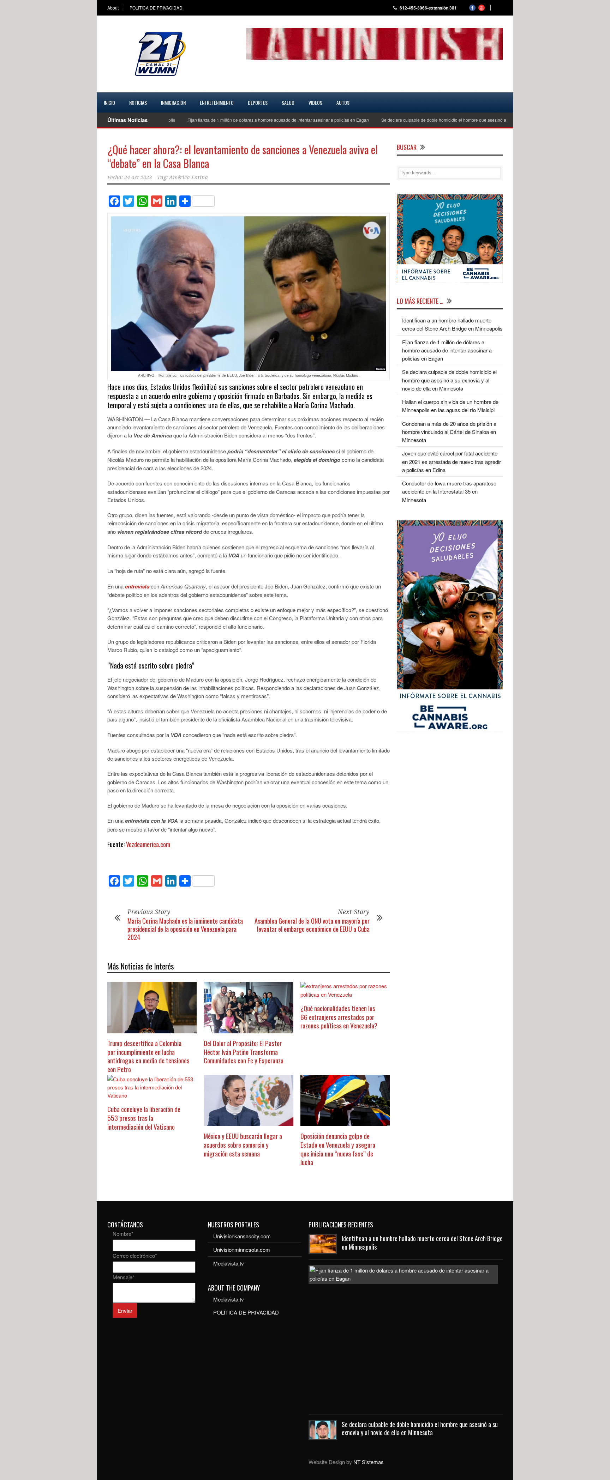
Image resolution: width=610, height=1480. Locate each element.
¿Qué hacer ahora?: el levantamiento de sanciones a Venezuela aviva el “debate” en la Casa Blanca (242, 156)
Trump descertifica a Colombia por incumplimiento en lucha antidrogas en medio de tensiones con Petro (148, 1056)
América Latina (188, 177)
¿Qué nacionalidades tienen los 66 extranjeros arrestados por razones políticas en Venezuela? (338, 1016)
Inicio (109, 102)
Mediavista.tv (228, 1263)
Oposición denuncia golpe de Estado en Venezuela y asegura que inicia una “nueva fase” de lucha (337, 1149)
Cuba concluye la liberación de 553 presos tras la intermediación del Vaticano (143, 1117)
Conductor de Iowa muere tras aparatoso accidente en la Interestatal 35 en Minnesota (449, 491)
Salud (288, 102)
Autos (342, 102)
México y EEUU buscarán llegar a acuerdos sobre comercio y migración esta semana (243, 1144)
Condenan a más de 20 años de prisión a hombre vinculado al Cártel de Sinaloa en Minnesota (449, 432)
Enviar (125, 1310)
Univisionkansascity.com (242, 1236)
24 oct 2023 (138, 177)
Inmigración (173, 102)
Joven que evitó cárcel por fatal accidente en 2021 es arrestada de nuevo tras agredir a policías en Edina (451, 461)
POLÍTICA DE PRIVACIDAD (156, 8)
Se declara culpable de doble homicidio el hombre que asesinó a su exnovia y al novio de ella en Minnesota (453, 120)
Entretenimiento (217, 102)
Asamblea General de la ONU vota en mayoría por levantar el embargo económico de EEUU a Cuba (312, 925)
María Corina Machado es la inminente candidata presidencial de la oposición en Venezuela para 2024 (185, 929)
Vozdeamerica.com (148, 844)
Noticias (138, 102)
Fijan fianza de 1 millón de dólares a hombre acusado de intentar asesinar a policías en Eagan (246, 120)
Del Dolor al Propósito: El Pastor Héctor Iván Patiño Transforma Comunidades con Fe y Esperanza (243, 1051)
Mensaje (123, 1277)
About (113, 8)
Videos (315, 102)
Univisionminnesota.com (241, 1249)
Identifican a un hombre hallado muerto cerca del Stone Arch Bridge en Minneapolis (422, 1242)
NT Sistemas (368, 1462)
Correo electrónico (135, 1255)
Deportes (258, 102)
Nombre (123, 1233)
